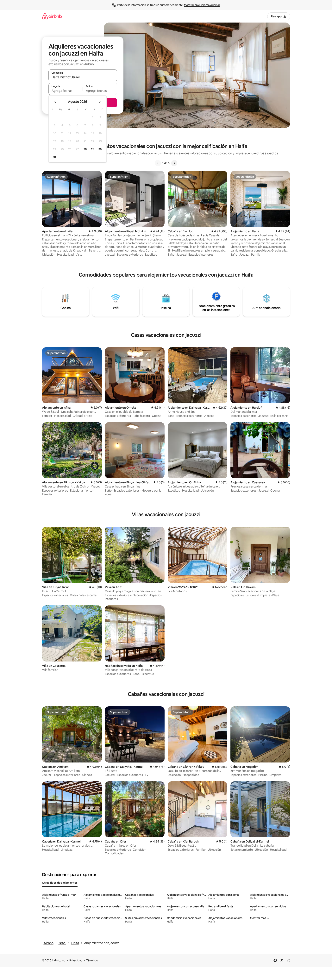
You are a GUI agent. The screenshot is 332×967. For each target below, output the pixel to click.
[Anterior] (158, 163)
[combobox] (83, 77)
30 (100, 149)
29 (92, 149)
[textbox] (66, 90)
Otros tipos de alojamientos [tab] (60, 882)
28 (85, 149)
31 (54, 157)
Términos (92, 960)
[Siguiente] (174, 163)
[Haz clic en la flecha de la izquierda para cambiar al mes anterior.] (55, 102)
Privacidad (76, 960)
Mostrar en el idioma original (202, 5)
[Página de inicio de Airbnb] (52, 16)
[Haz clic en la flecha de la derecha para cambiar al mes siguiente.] (100, 102)
